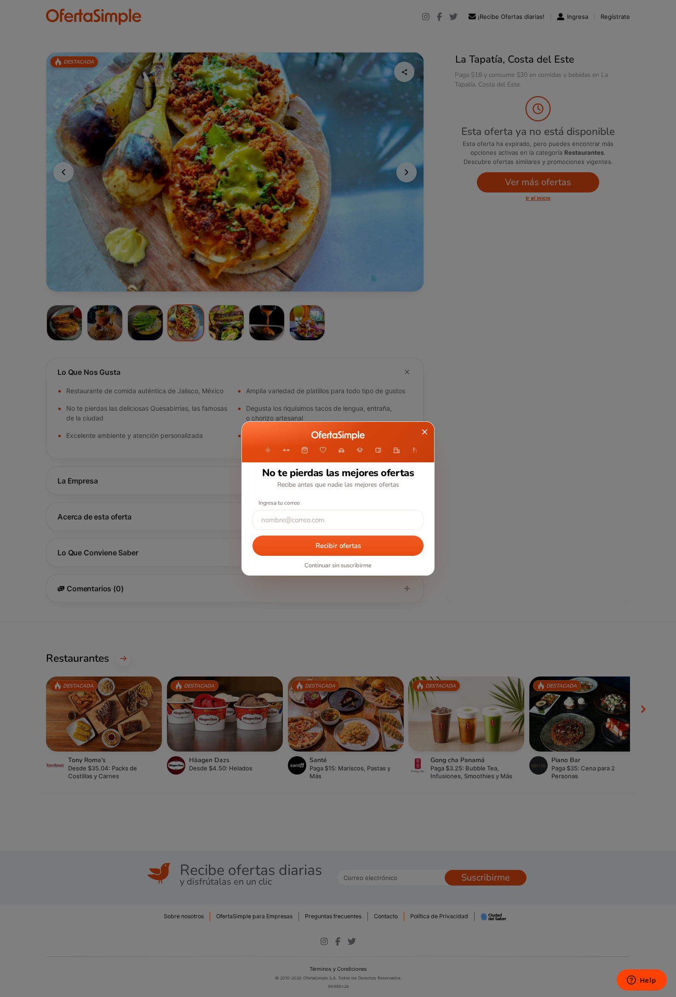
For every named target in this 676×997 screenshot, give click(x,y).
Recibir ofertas (338, 545)
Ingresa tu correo (279, 503)
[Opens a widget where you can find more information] (641, 980)
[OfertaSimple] (337, 435)
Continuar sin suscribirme (338, 565)
